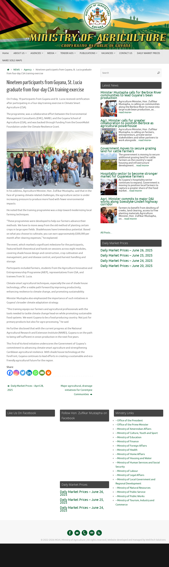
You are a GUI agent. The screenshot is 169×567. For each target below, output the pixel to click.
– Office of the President (129, 420)
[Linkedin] (29, 373)
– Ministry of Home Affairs (130, 454)
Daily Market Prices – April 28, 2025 (25, 388)
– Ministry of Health (126, 450)
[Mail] (92, 533)
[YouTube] (77, 533)
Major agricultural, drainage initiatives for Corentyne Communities (76, 390)
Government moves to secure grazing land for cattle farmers (128, 149)
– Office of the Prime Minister (132, 424)
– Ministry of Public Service (130, 492)
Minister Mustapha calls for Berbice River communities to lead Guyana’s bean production (131, 95)
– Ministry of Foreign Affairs (131, 445)
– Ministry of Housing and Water (134, 458)
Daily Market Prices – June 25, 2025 (126, 255)
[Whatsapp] (35, 373)
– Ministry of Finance (127, 441)
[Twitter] (23, 373)
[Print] (48, 373)
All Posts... (106, 232)
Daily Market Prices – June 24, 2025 (126, 261)
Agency (28, 69)
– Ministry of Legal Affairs (130, 475)
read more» (125, 112)
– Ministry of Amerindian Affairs (133, 429)
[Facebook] (10, 373)
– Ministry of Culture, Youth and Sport (137, 433)
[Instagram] (16, 373)
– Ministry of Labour (127, 471)
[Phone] (84, 533)
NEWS (16, 69)
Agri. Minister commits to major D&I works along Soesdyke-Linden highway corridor (129, 201)
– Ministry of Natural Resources (133, 487)
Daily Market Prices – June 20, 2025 (126, 266)
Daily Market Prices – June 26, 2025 (126, 250)
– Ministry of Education (128, 437)
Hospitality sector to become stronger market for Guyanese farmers (129, 175)
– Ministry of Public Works (130, 496)
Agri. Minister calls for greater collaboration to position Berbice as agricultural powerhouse (127, 123)
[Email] (42, 373)
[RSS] (99, 533)
